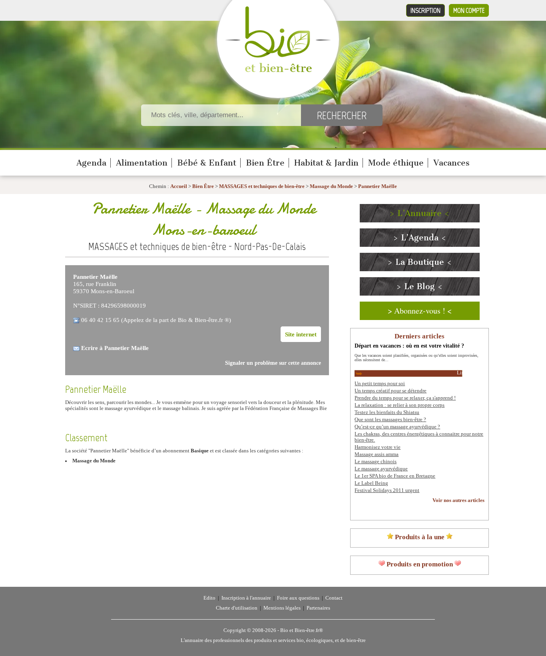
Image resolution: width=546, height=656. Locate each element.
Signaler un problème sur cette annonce (273, 363)
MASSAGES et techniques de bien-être (262, 186)
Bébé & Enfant (206, 163)
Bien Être (265, 163)
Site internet (301, 334)
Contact (334, 598)
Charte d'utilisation (236, 608)
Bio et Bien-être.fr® (301, 630)
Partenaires (318, 608)
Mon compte (468, 10)
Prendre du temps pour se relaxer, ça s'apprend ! (405, 398)
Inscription (425, 10)
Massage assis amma (377, 454)
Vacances (451, 163)
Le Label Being (371, 483)
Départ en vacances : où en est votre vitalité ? (409, 345)
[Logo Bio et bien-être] (278, 70)
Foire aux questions (298, 598)
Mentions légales (282, 608)
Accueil (178, 186)
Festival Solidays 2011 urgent (387, 490)
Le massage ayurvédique (381, 469)
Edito (209, 598)
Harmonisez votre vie (378, 447)
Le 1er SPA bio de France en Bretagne (395, 476)
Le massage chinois (376, 461)
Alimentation (141, 163)
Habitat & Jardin (326, 163)
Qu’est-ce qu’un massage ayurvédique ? (397, 427)
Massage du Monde (331, 186)
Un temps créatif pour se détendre (390, 391)
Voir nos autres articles (458, 500)
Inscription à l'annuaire (246, 598)
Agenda (91, 163)
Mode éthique (396, 163)
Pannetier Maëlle (377, 186)
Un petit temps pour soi (380, 383)
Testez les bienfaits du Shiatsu (387, 412)
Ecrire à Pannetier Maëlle (115, 347)
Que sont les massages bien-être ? (390, 419)
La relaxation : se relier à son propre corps (399, 405)
